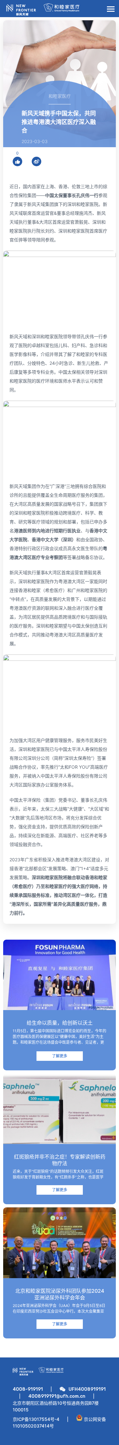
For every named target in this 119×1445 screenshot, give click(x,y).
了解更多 (59, 1056)
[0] (17, 161)
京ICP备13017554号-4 (36, 1419)
